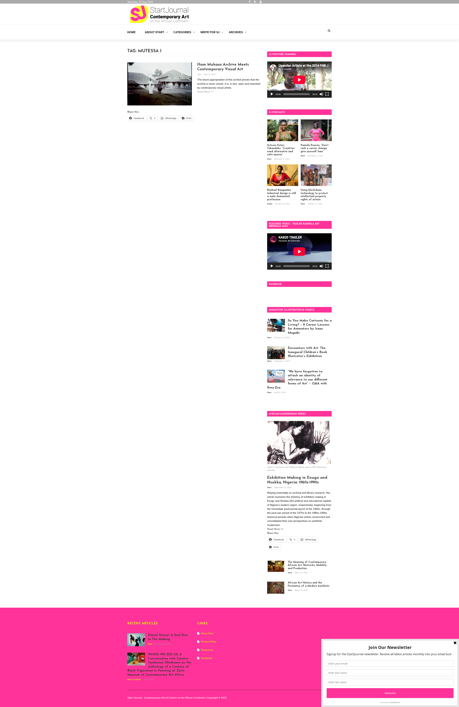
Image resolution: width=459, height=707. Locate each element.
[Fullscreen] (327, 94)
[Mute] (321, 94)
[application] (299, 80)
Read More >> (205, 91)
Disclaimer (207, 658)
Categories (182, 32)
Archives (236, 32)
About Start (154, 32)
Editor (270, 204)
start (199, 74)
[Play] (272, 94)
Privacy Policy (208, 641)
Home (131, 32)
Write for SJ (209, 32)
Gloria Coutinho (134, 679)
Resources (207, 649)
